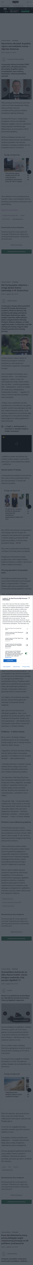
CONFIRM (10, 660)
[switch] (26, 633)
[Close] (29, 598)
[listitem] (16, 629)
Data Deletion (7, 666)
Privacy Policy (26, 666)
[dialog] (16, 632)
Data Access (16, 666)
